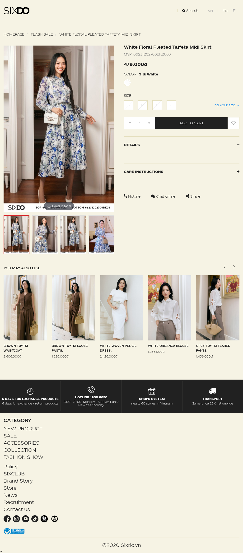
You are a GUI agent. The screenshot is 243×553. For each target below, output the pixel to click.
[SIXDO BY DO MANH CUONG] (16, 10)
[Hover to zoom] (59, 128)
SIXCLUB (14, 473)
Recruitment (19, 502)
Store (10, 488)
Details (132, 145)
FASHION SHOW (23, 457)
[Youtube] (25, 518)
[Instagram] (16, 518)
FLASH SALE (42, 34)
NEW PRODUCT (23, 428)
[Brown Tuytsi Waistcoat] (25, 307)
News (11, 495)
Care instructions (143, 172)
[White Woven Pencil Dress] (121, 307)
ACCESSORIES (21, 443)
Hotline (134, 196)
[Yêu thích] (233, 123)
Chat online (165, 196)
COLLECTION (20, 450)
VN (210, 10)
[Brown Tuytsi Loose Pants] (73, 307)
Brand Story (18, 480)
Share (194, 196)
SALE (10, 435)
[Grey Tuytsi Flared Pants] (217, 307)
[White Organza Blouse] (169, 307)
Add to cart (191, 123)
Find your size (225, 105)
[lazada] (54, 518)
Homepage (14, 34)
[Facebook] (8, 518)
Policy (11, 466)
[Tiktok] (34, 518)
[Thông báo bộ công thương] (14, 531)
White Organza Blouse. (168, 345)
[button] (234, 267)
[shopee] (44, 518)
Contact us (17, 509)
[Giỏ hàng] (235, 10)
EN (225, 10)
